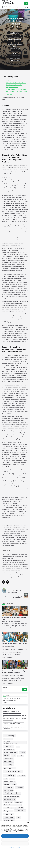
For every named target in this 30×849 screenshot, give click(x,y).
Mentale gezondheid (10, 784)
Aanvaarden (15, 836)
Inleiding (15, 46)
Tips (18, 817)
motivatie (8, 787)
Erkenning (22, 752)
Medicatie (12, 779)
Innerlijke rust (21, 775)
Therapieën (17, 58)
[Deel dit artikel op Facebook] (3, 582)
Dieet (18, 746)
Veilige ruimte (9, 821)
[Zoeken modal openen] (2, 7)
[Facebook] (13, 7)
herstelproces (11, 44)
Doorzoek (5, 687)
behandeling (19, 36)
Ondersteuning (14, 50)
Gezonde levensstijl (8, 758)
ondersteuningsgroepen (14, 51)
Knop (26, 3)
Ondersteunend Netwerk (8, 790)
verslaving (13, 60)
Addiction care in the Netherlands (11, 698)
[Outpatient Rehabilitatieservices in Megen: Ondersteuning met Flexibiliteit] (15, 664)
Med (5, 779)
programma (14, 53)
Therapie (11, 58)
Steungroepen (8, 811)
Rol (13, 807)
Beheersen (7, 739)
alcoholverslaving (11, 36)
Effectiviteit (11, 41)
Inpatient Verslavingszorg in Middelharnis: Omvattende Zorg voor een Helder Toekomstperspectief (14, 644)
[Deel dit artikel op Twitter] (7, 582)
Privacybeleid (17, 847)
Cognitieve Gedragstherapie (15, 37)
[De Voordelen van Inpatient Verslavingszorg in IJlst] (15, 611)
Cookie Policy (11, 847)
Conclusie (10, 39)
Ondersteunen (19, 787)
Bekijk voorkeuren (15, 844)
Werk (18, 60)
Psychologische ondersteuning (14, 55)
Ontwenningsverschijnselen (10, 799)
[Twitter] (15, 7)
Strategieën (20, 811)
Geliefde (9, 43)
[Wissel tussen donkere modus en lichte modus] (25, 7)
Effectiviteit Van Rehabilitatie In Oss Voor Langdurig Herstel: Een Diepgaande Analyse (16, 85)
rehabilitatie (10, 57)
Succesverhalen (18, 57)
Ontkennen (15, 840)
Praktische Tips (8, 802)
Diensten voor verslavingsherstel (15, 33)
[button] (28, 822)
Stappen (20, 807)
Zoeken (24, 689)
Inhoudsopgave (18, 44)
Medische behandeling (15, 48)
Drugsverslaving (17, 39)
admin (4, 629)
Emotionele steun (10, 752)
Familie (16, 41)
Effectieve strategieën (9, 749)
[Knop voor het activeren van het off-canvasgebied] (27, 7)
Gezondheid (15, 43)
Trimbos (5, 702)
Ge (20, 41)
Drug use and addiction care (10, 700)
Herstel (20, 43)
